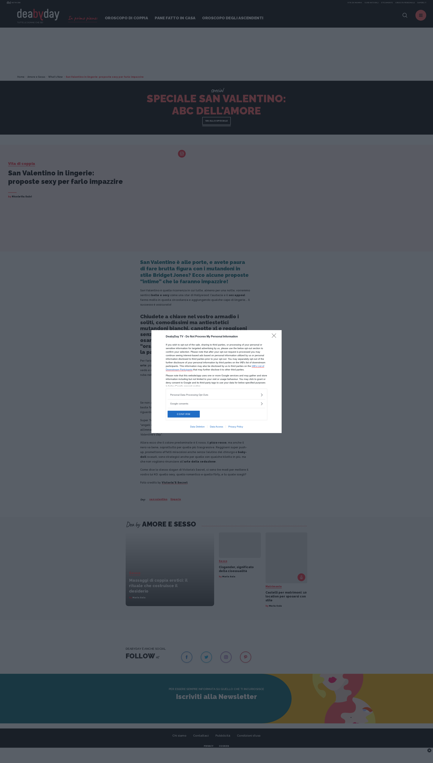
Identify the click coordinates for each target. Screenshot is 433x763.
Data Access (216, 426)
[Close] (275, 337)
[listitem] (216, 395)
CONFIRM (183, 414)
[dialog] (216, 381)
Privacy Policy (235, 426)
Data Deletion (197, 426)
